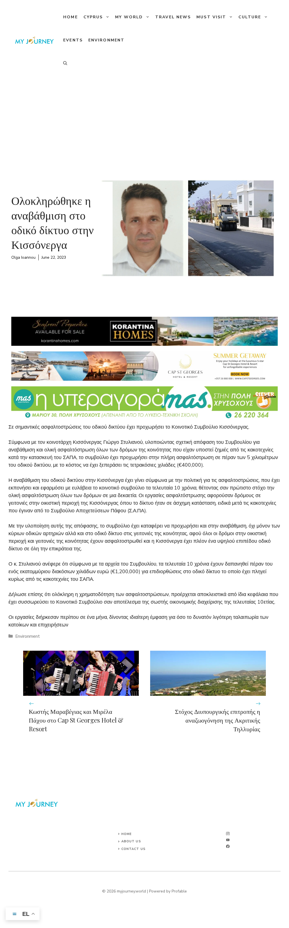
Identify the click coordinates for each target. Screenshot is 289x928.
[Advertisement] (144, 122)
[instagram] (228, 834)
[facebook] (228, 846)
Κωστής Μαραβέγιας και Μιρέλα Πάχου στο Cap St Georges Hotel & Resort (76, 720)
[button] (65, 63)
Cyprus (93, 17)
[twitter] (228, 840)
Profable (179, 891)
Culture (249, 17)
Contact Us (133, 849)
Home (70, 17)
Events (73, 40)
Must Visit (211, 17)
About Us (131, 841)
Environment (106, 40)
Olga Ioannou (23, 257)
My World (129, 17)
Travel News (173, 17)
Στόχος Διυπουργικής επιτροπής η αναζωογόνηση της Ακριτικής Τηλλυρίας (217, 720)
